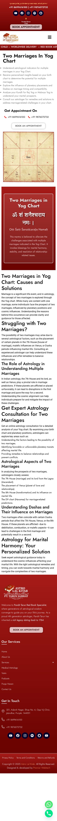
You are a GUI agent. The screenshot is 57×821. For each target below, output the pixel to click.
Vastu (4, 673)
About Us (6, 657)
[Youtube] (16, 13)
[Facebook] (22, 13)
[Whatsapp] (49, 804)
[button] (28, 662)
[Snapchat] (41, 13)
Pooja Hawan (7, 683)
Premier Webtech (41, 767)
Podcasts (5, 678)
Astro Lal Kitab (28, 764)
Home (4, 651)
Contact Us (6, 689)
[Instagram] (28, 13)
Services (5, 662)
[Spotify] (34, 13)
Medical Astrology (10, 667)
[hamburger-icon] (49, 37)
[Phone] (49, 813)
